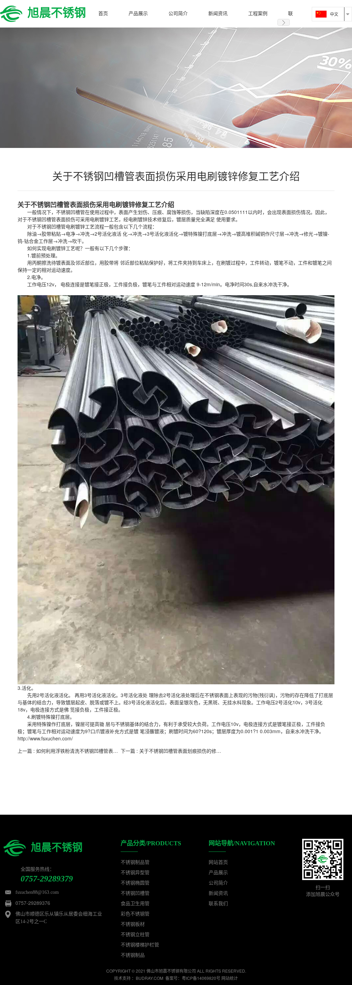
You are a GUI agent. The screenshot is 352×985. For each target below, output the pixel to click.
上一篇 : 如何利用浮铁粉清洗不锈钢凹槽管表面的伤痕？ (77, 750)
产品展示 (218, 872)
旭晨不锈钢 (57, 12)
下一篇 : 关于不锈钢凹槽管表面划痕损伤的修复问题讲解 (180, 750)
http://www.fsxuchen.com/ (45, 738)
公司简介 (218, 883)
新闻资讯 (218, 893)
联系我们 (218, 903)
